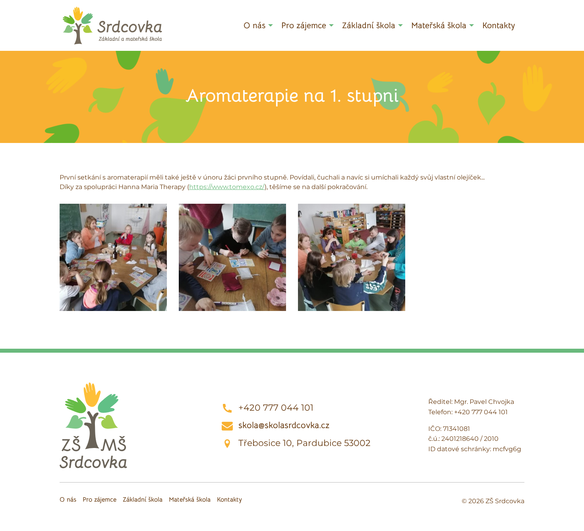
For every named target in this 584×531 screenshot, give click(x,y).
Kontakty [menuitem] (498, 25)
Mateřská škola (190, 499)
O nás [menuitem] (254, 25)
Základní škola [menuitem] (368, 25)
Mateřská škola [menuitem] (438, 25)
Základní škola (142, 499)
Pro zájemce (99, 499)
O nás (68, 499)
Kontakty (229, 499)
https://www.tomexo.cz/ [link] (227, 187)
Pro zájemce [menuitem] (303, 25)
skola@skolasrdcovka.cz (283, 425)
